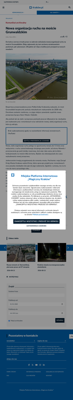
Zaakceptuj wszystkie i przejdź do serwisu (36, 221)
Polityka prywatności (40, 215)
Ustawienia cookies (36, 226)
